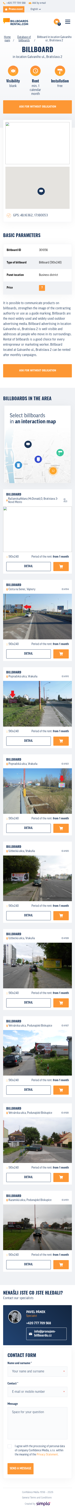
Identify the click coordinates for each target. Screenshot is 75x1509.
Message (13, 1404)
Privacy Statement (47, 1454)
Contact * (13, 1383)
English (34, 9)
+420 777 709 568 (38, 1323)
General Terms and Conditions (37, 1498)
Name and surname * (20, 1363)
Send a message (20, 1468)
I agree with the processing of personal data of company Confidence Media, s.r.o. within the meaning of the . (40, 1450)
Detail (28, 566)
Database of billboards (24, 39)
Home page (7, 39)
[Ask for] (61, 566)
